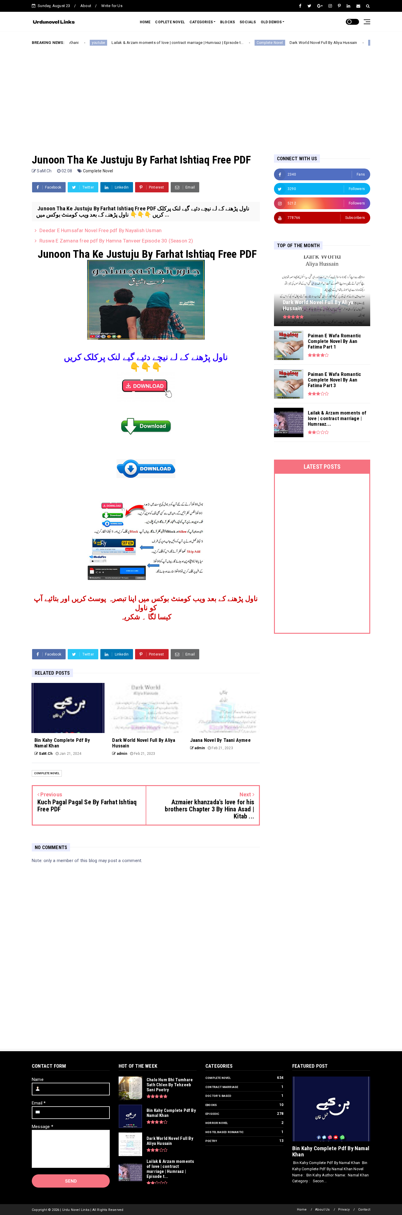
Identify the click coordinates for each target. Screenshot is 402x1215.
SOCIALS (248, 22)
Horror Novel (216, 1123)
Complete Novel (244, 43)
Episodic (212, 1113)
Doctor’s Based (218, 1095)
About (85, 6)
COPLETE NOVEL (170, 22)
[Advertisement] (201, 95)
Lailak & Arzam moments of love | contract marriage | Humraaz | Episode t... (152, 42)
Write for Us (111, 6)
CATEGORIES (201, 22)
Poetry (211, 1141)
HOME (145, 22)
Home (302, 1209)
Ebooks (211, 1105)
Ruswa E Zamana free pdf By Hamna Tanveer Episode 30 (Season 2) (116, 241)
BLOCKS (227, 22)
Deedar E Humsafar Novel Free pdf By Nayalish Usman (100, 230)
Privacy (344, 1209)
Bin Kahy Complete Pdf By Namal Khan (330, 1151)
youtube (72, 43)
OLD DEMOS (271, 22)
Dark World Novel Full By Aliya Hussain (297, 42)
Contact (364, 1209)
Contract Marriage (221, 1087)
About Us (322, 1209)
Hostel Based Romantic (224, 1132)
